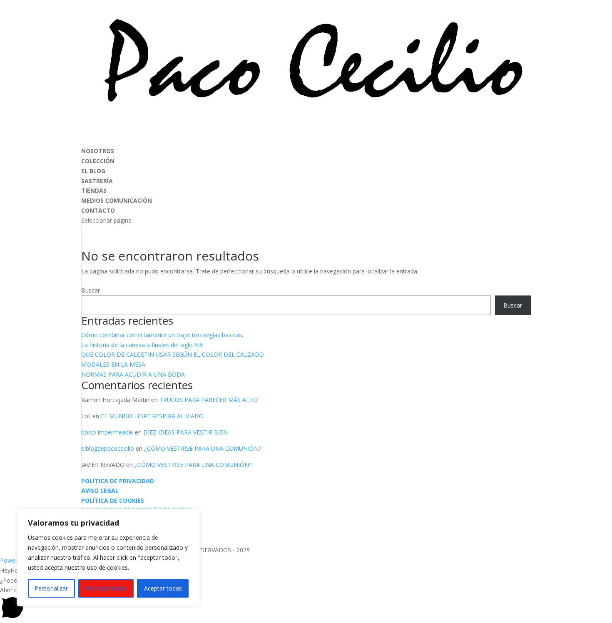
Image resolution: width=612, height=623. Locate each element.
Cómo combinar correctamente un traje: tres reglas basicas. (162, 335)
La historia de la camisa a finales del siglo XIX (142, 345)
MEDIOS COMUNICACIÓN (116, 200)
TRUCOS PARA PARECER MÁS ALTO (208, 400)
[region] (108, 557)
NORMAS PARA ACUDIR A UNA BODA (133, 374)
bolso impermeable (107, 432)
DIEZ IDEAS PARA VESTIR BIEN (185, 432)
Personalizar (51, 588)
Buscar (90, 290)
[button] (306, 604)
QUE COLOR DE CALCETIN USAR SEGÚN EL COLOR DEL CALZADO (172, 354)
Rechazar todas (106, 588)
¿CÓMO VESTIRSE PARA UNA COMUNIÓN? (202, 448)
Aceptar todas (163, 588)
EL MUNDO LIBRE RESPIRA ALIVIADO (152, 416)
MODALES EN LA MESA (113, 364)
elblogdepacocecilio (107, 448)
